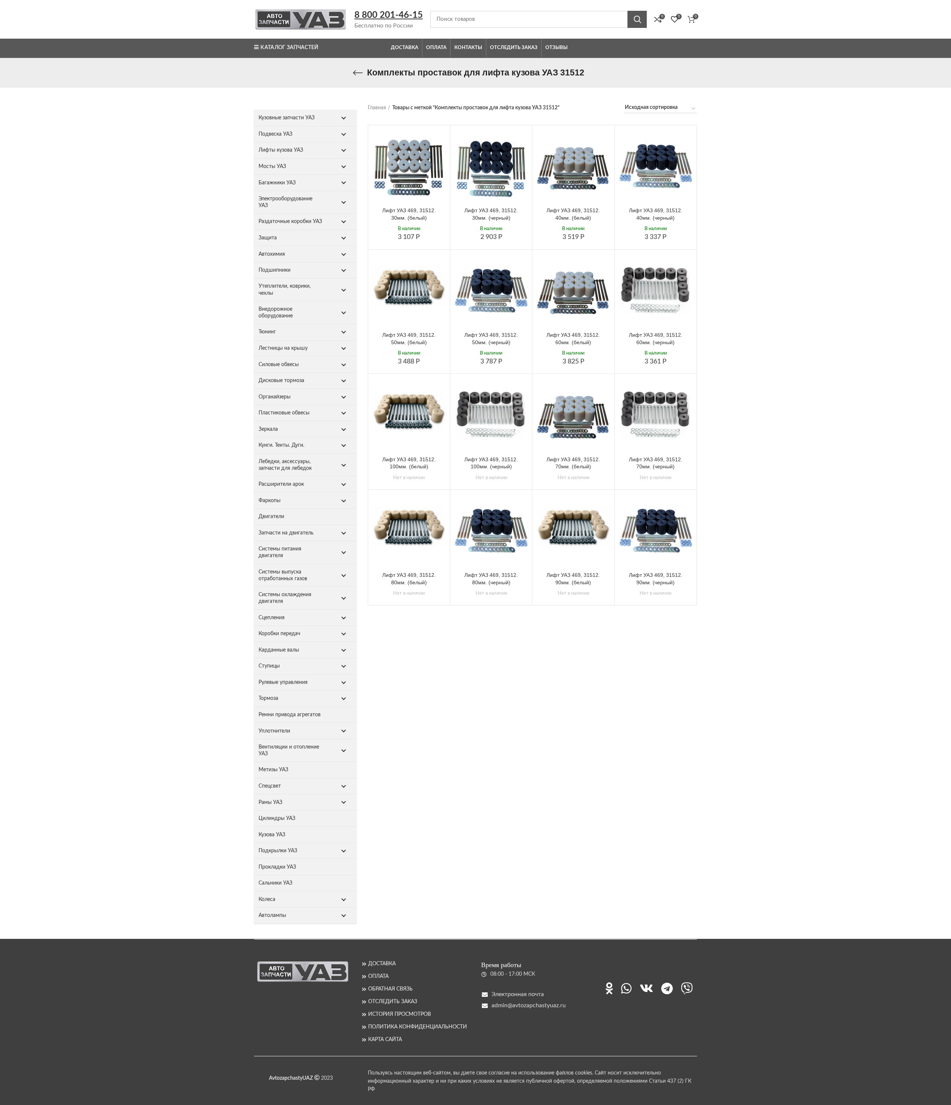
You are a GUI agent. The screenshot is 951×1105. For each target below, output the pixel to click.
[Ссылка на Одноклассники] (609, 988)
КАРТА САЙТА (385, 1039)
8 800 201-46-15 (388, 15)
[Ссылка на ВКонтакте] (646, 988)
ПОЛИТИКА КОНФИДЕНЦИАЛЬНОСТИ (417, 1027)
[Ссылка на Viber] (687, 988)
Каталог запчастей (289, 47)
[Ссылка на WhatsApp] (626, 988)
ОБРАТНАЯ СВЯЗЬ (390, 989)
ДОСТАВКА (382, 963)
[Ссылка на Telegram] (667, 988)
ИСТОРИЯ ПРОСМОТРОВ (399, 1014)
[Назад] (357, 72)
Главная (377, 107)
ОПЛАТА (378, 976)
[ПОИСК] (637, 19)
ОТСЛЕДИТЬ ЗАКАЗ (392, 1001)
